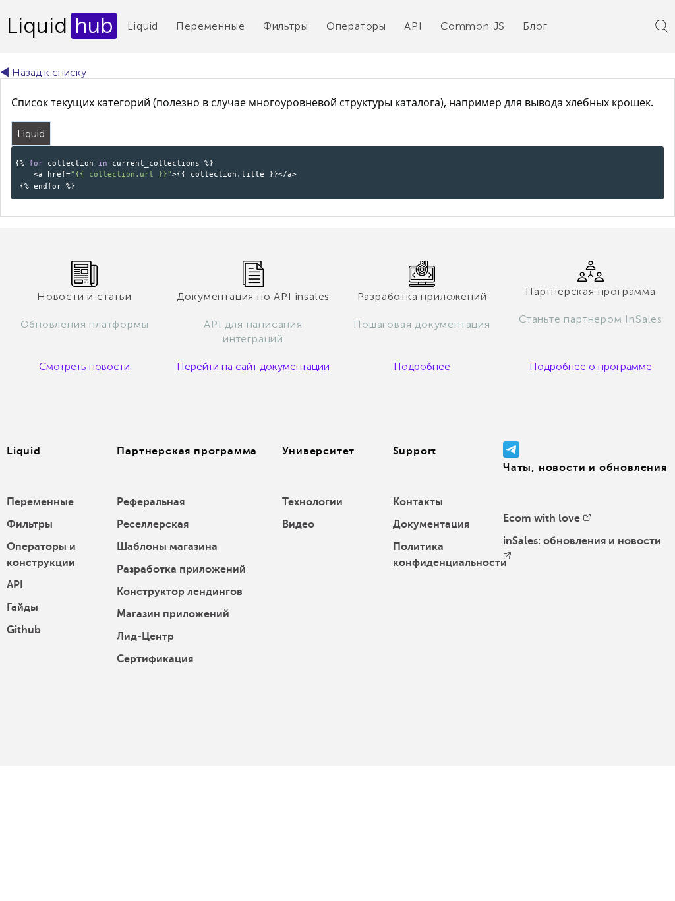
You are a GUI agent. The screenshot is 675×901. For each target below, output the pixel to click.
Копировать (631, 155)
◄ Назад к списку (43, 72)
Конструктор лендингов (180, 592)
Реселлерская (153, 524)
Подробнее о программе (590, 366)
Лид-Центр (145, 636)
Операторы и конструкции (41, 555)
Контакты (418, 502)
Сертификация (155, 659)
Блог (535, 26)
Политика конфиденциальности (450, 555)
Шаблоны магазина (167, 547)
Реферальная (151, 502)
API (413, 26)
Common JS (472, 26)
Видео (298, 524)
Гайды (22, 607)
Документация (431, 524)
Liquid (142, 26)
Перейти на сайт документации (253, 366)
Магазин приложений (173, 614)
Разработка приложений (181, 569)
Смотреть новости (84, 366)
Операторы (356, 26)
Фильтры (285, 26)
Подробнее (422, 366)
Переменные (210, 26)
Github (24, 630)
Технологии (312, 502)
